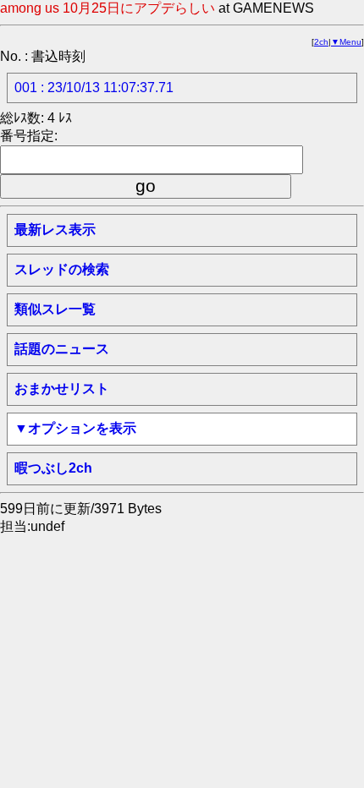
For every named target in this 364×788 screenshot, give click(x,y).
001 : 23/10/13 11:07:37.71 (94, 87)
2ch (321, 42)
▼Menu (346, 42)
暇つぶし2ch (53, 468)
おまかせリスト (61, 388)
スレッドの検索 (61, 269)
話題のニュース (61, 349)
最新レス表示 (55, 229)
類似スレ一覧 (55, 309)
